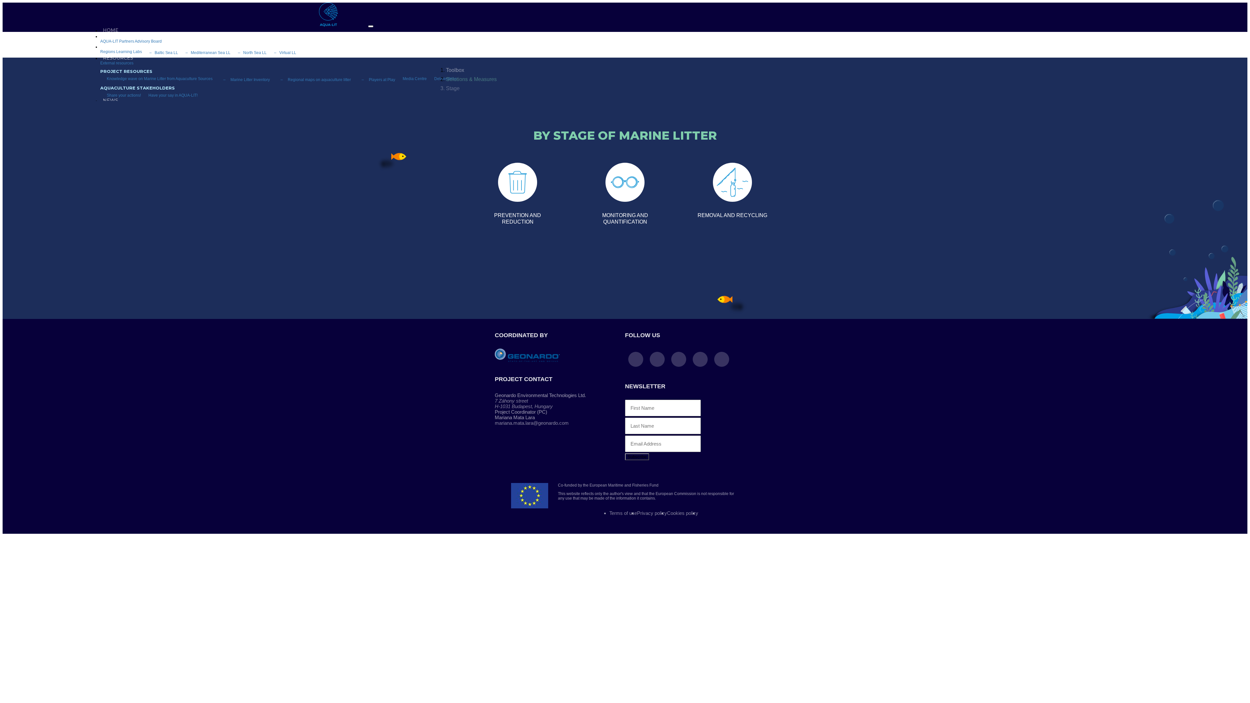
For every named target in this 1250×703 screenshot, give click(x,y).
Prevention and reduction (517, 219)
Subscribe (637, 456)
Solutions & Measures (471, 79)
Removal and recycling (732, 215)
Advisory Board (148, 41)
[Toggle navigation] (370, 26)
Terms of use (623, 513)
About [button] (111, 36)
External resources (116, 63)
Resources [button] (118, 58)
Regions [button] (114, 46)
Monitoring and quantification (625, 219)
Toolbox (455, 70)
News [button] (110, 100)
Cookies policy (682, 513)
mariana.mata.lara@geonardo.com (532, 423)
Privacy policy (652, 513)
